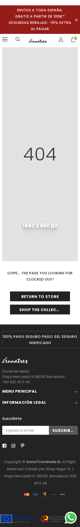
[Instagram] (12, 446)
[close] (76, 19)
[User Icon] (61, 39)
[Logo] (39, 39)
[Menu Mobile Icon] (5, 39)
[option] (40, 339)
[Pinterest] (21, 446)
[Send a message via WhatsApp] (71, 518)
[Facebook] (3, 446)
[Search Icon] (18, 39)
